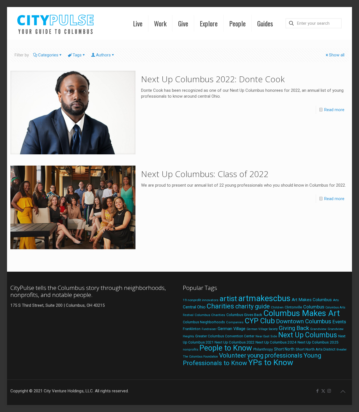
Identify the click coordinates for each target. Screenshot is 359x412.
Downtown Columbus (303, 321)
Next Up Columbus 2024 (276, 342)
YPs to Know (270, 362)
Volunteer (232, 355)
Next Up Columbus (307, 335)
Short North (284, 349)
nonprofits (190, 349)
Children (277, 307)
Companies (234, 322)
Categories (48, 55)
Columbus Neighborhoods (204, 322)
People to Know (225, 348)
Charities (220, 306)
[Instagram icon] (329, 390)
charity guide (252, 306)
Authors (103, 55)
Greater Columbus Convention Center (224, 336)
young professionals (274, 355)
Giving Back (294, 328)
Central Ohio (194, 307)
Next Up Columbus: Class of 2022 (204, 174)
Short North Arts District (315, 349)
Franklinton (192, 329)
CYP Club (260, 321)
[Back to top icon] (343, 391)
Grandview (318, 329)
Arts (336, 300)
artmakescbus (264, 298)
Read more (334, 109)
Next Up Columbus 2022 (234, 342)
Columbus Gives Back (244, 314)
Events (339, 321)
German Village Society (262, 329)
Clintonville (293, 307)
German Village (231, 328)
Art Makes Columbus (312, 299)
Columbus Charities (210, 315)
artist (228, 298)
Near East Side (266, 336)
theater (342, 349)
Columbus (313, 307)
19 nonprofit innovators (200, 300)
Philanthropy (263, 349)
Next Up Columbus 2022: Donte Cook (213, 79)
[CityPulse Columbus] (55, 23)
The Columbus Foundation (200, 356)
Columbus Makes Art (301, 313)
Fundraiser (209, 329)
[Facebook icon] (317, 390)
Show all (336, 55)
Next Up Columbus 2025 (318, 342)
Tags (77, 55)
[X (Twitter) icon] (323, 390)
